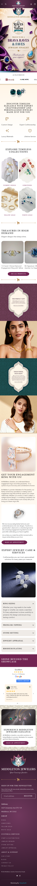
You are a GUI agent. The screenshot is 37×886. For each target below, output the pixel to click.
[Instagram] (20, 876)
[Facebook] (17, 876)
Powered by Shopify (20, 871)
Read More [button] (9, 699)
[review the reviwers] (29, 686)
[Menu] (2, 4)
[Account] (31, 4)
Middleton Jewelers (10, 871)
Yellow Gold (6, 826)
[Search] (6, 4)
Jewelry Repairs (8, 841)
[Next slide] (35, 39)
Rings (3, 820)
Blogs (4, 859)
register (28, 796)
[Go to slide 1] (17, 703)
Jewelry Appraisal (9, 848)
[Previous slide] (2, 39)
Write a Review (23, 681)
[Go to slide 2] (18, 703)
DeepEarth (23, 883)
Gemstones (6, 823)
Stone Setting (7, 844)
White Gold (6, 829)
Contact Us (6, 862)
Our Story (5, 856)
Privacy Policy (7, 866)
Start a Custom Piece (10, 838)
